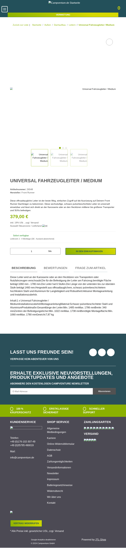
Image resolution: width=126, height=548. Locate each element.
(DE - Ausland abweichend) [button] (42, 239)
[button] (97, 9)
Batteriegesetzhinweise (60, 485)
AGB (49, 455)
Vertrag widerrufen (26, 523)
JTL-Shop (100, 539)
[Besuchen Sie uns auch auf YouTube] (102, 352)
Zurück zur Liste (20, 25)
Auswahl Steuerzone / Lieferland (26, 226)
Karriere (51, 438)
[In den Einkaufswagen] (12, 34)
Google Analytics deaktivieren (43, 540)
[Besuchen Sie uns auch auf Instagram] (111, 352)
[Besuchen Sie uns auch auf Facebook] (93, 352)
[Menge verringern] (13, 251)
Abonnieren (104, 391)
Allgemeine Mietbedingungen (56, 430)
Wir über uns (54, 497)
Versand (35, 222)
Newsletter (53, 473)
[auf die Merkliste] (109, 42)
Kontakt (51, 503)
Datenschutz (54, 450)
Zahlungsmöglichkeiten (60, 461)
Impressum (53, 479)
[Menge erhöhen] (57, 251)
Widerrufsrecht (55, 491)
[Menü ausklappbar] (5, 9)
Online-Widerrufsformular (60, 444)
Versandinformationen (59, 467)
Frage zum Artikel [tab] (90, 268)
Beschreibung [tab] (24, 268)
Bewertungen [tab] (55, 268)
